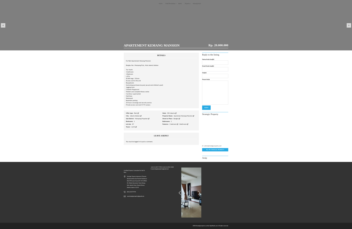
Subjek (204, 72)
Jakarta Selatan (135, 116)
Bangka (176, 118)
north (133, 127)
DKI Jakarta (171, 113)
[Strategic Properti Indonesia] (1, 3)
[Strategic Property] (215, 131)
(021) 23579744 (131, 192)
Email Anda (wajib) (208, 66)
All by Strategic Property (215, 149)
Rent (135, 113)
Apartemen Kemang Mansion (183, 116)
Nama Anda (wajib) (208, 59)
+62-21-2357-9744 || (156, 167)
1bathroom (183, 124)
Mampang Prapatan (141, 118)
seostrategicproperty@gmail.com (135, 196)
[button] (180, 193)
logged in (137, 141)
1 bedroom (173, 124)
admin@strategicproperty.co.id (212, 146)
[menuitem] (160, 3)
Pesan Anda (206, 79)
